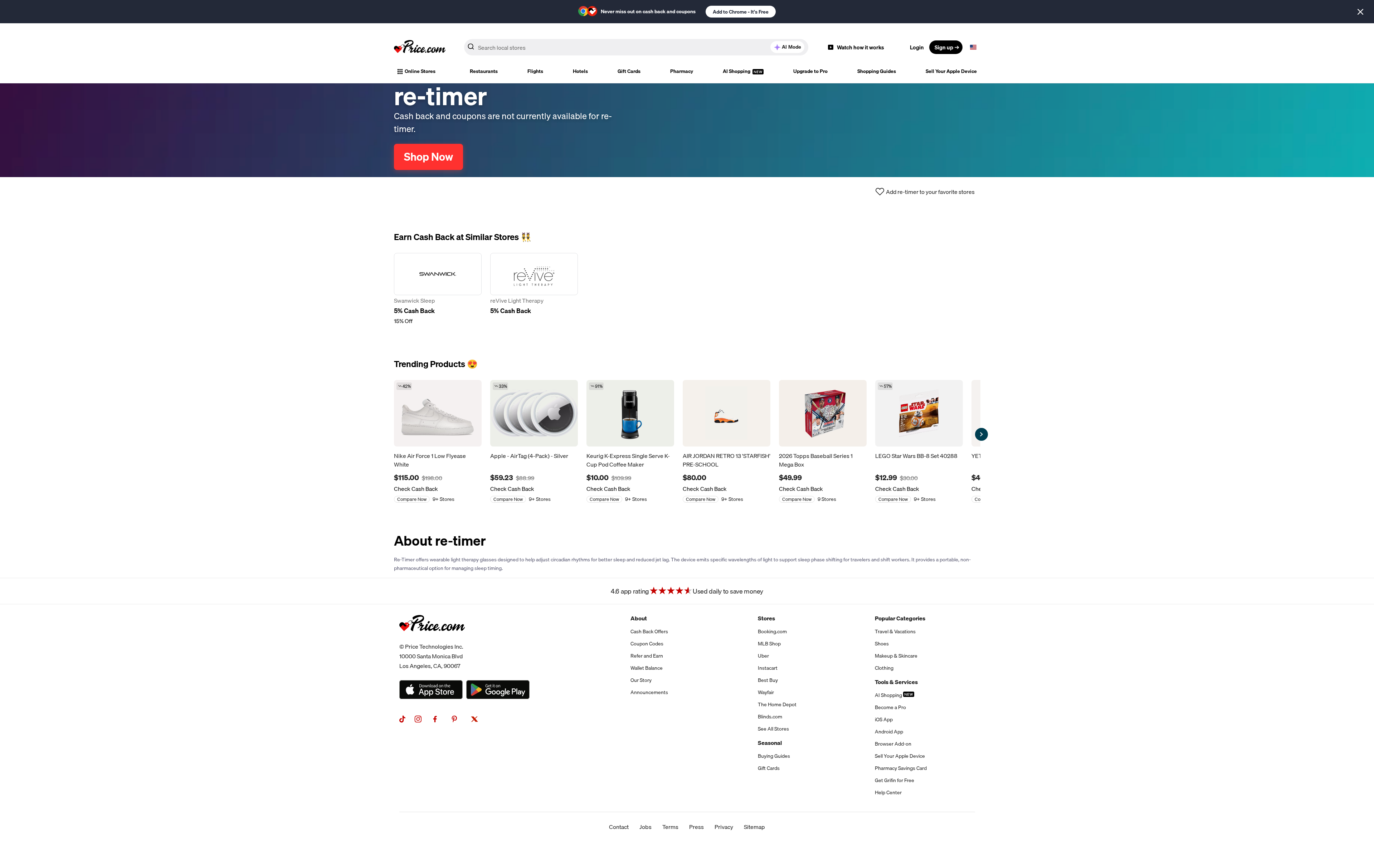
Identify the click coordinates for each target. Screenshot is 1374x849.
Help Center (888, 792)
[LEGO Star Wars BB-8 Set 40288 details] (919, 413)
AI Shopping (737, 71)
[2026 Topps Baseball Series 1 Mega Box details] (823, 413)
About (638, 618)
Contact (619, 827)
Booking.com (772, 631)
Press (696, 827)
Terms (670, 827)
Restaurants (484, 71)
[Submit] (470, 49)
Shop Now (428, 156)
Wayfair (766, 692)
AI (791, 47)
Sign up (944, 47)
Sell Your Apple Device (951, 71)
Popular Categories (900, 618)
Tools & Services (896, 682)
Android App (889, 732)
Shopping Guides (876, 71)
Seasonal (770, 743)
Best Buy (768, 680)
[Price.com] (432, 639)
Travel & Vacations (895, 631)
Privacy (724, 827)
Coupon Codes (646, 644)
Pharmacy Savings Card (901, 768)
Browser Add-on (893, 744)
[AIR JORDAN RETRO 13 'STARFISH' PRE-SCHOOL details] (726, 413)
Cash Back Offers (649, 631)
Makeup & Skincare (896, 656)
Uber (763, 656)
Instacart (768, 668)
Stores (766, 618)
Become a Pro (890, 707)
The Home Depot (777, 704)
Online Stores (420, 71)
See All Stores (773, 729)
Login (917, 47)
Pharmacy (681, 71)
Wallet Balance (646, 668)
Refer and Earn (646, 656)
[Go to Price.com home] (419, 47)
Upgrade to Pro (810, 71)
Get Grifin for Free (894, 780)
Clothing (884, 668)
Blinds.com (770, 717)
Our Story (641, 680)
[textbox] (973, 47)
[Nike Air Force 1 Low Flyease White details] (438, 413)
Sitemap (754, 827)
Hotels (580, 71)
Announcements (649, 692)
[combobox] (636, 47)
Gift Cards (629, 71)
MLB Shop (769, 644)
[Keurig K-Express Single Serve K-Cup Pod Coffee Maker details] (630, 413)
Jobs (645, 827)
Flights (535, 71)
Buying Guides (774, 756)
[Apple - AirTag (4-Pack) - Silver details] (534, 413)
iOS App (884, 719)
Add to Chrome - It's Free (741, 12)
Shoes (882, 644)
